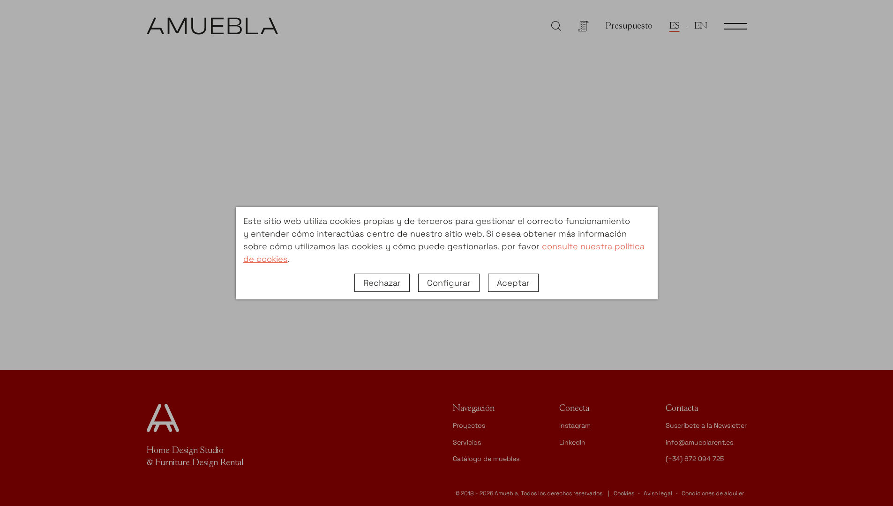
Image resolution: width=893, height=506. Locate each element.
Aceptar (513, 282)
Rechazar (382, 282)
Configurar (449, 282)
